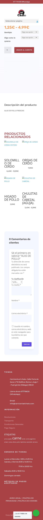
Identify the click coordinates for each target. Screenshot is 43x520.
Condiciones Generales (13, 424)
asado (10, 439)
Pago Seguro (9, 428)
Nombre (15, 300)
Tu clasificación (17, 279)
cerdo (23, 439)
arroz (6, 439)
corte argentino (31, 439)
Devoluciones (10, 417)
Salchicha (23, 442)
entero (6, 442)
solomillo (29, 442)
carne (16, 438)
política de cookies (27, 501)
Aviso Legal (15, 498)
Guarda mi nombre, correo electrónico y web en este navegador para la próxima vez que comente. (21, 332)
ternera (35, 442)
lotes (10, 442)
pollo (18, 442)
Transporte (8, 421)
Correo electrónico (19, 313)
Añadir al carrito (24, 50)
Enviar (27, 344)
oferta (14, 442)
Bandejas (8, 32)
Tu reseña (16, 285)
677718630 (25, 391)
